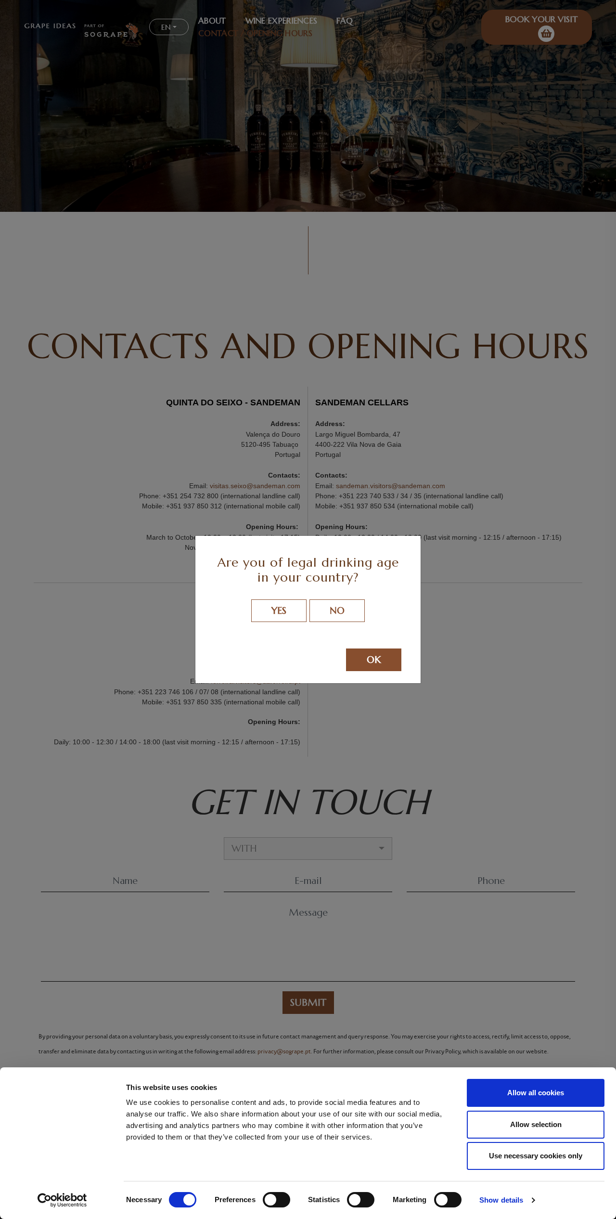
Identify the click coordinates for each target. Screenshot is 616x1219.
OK (374, 660)
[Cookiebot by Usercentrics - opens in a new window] (62, 1200)
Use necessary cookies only (535, 1156)
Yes (278, 611)
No (337, 611)
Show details (501, 1200)
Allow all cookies (535, 1093)
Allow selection (536, 1124)
